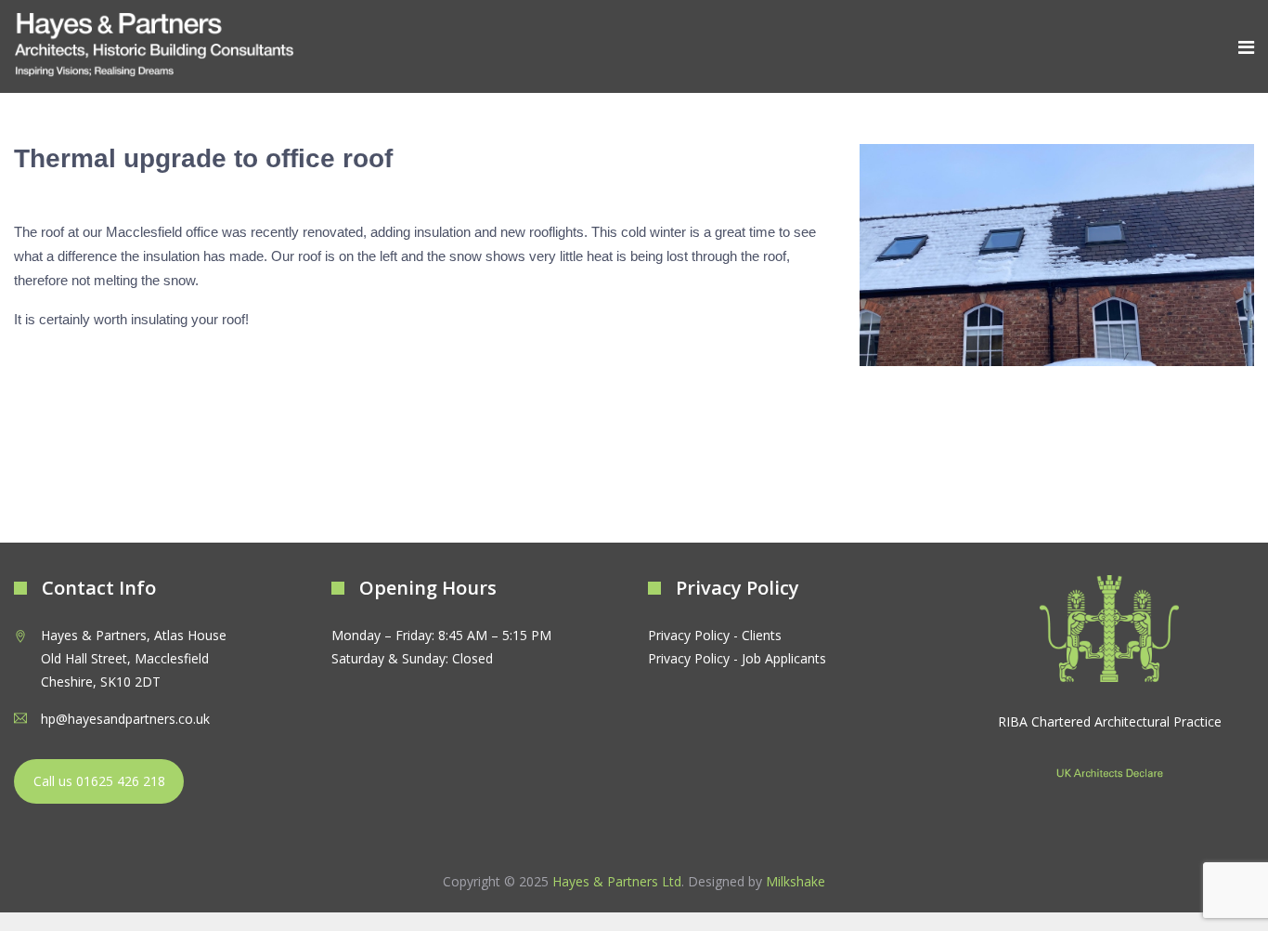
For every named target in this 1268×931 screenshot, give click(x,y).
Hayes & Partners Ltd (616, 881)
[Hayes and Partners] (154, 46)
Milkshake (795, 881)
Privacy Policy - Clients (715, 635)
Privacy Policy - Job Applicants (737, 658)
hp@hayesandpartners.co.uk (125, 719)
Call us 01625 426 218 (99, 781)
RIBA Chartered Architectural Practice (1110, 721)
